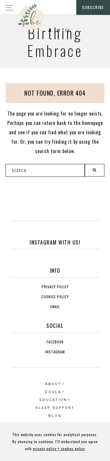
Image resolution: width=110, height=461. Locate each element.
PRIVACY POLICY (55, 286)
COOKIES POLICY (55, 296)
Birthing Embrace (55, 41)
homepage (92, 122)
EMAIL (55, 306)
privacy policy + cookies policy (59, 448)
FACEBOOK (55, 341)
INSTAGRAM (55, 351)
